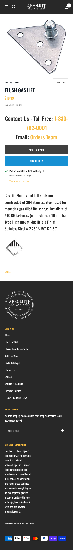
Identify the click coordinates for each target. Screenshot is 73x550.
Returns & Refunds (14, 384)
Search (8, 377)
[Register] (62, 430)
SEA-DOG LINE (12, 82)
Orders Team (43, 137)
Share (8, 272)
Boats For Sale (12, 342)
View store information (19, 181)
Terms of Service (13, 391)
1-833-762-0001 (27, 523)
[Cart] (66, 7)
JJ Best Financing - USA (16, 398)
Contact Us (10, 370)
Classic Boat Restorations (17, 349)
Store (7, 335)
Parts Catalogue (12, 363)
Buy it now (36, 161)
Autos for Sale (11, 356)
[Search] (14, 7)
